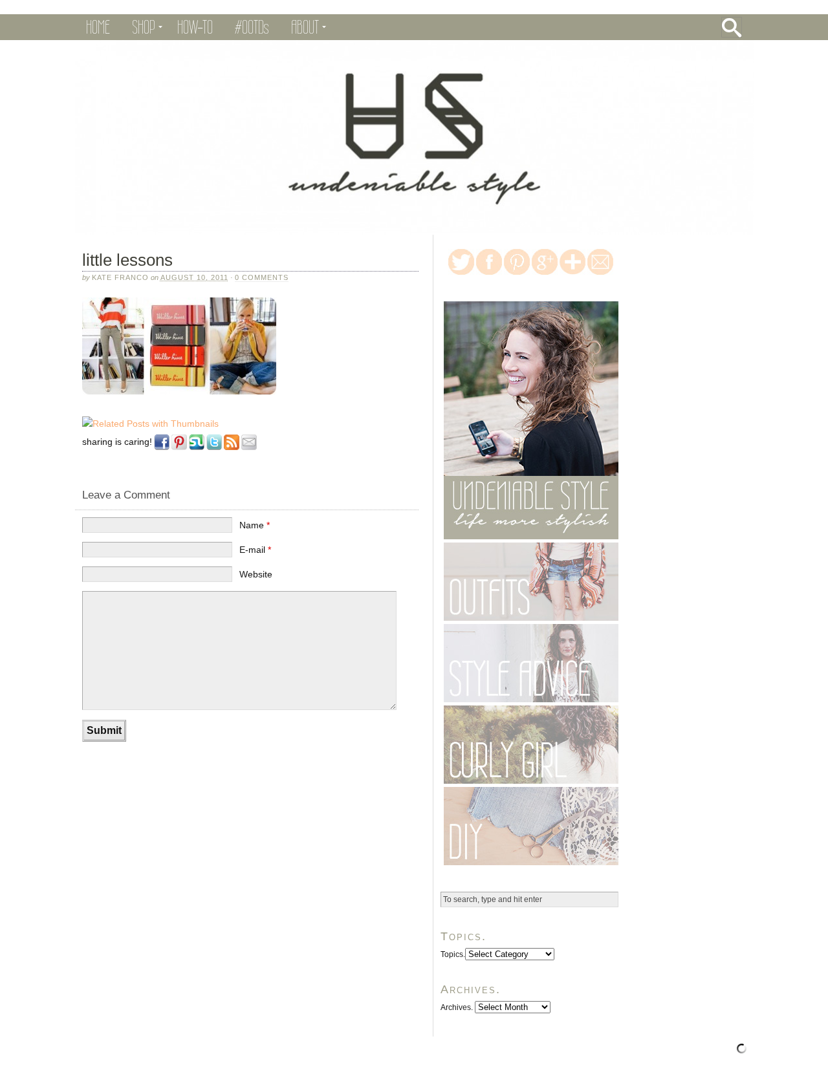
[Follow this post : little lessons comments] (231, 451)
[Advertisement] (226, 789)
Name (254, 525)
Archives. (457, 1007)
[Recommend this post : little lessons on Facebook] (161, 451)
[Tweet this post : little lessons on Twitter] (214, 451)
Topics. (453, 954)
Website (255, 574)
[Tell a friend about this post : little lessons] (249, 451)
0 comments (262, 277)
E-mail (255, 549)
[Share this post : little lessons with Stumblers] (196, 451)
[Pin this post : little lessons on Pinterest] (179, 451)
